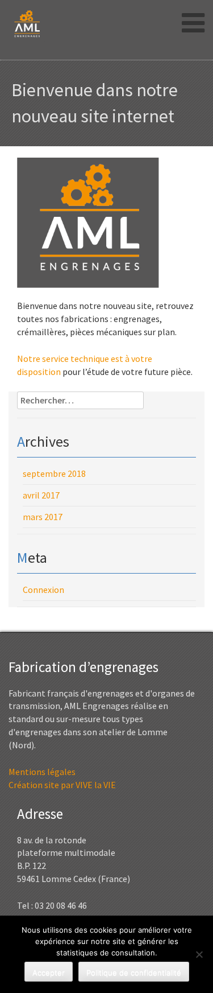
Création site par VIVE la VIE (62, 784)
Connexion (43, 589)
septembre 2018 (54, 473)
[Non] (198, 954)
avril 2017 (41, 495)
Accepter (48, 972)
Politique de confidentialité (133, 972)
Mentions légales (42, 771)
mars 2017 (42, 516)
